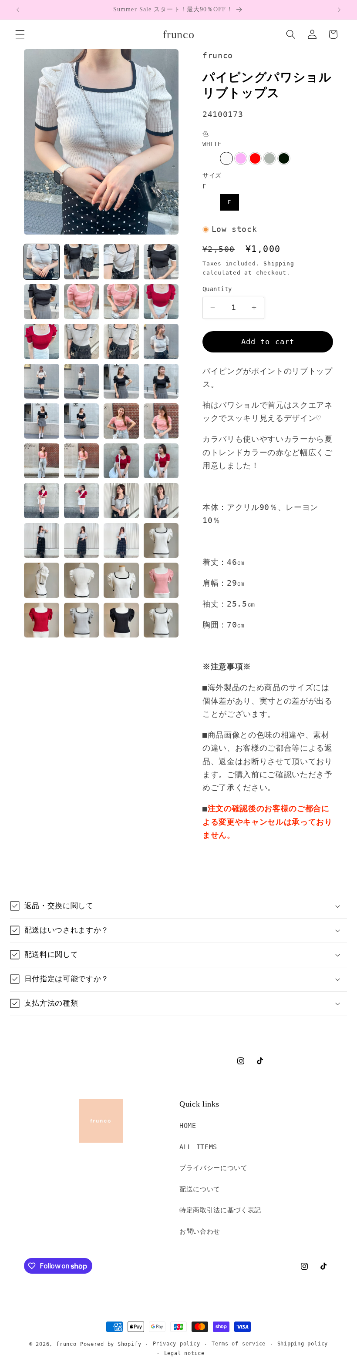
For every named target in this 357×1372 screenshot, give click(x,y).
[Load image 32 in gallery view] (161, 540)
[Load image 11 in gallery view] (121, 341)
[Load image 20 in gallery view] (161, 421)
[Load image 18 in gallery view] (81, 421)
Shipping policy (302, 1344)
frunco (66, 1344)
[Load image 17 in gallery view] (41, 421)
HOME (187, 1126)
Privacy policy (176, 1344)
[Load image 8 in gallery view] (161, 301)
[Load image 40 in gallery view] (161, 620)
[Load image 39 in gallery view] (121, 620)
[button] (20, 34)
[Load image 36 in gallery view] (161, 580)
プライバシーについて (213, 1168)
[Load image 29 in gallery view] (41, 540)
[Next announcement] (339, 9)
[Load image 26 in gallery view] (81, 500)
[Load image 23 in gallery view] (121, 461)
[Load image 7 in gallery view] (121, 301)
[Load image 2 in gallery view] (81, 261)
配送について (199, 1189)
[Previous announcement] (17, 9)
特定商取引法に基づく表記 (220, 1210)
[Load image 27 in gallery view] (121, 500)
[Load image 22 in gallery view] (81, 461)
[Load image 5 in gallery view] (41, 301)
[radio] (226, 158)
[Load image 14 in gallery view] (81, 381)
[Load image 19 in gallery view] (121, 421)
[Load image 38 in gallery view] (81, 620)
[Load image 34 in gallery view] (81, 580)
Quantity (217, 288)
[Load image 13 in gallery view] (41, 381)
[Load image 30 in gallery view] (81, 540)
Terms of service (239, 1344)
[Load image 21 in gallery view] (41, 461)
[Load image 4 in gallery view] (161, 261)
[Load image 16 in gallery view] (161, 381)
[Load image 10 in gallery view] (81, 341)
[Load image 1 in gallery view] (41, 261)
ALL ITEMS (198, 1147)
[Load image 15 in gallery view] (121, 381)
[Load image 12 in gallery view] (161, 341)
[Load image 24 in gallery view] (161, 461)
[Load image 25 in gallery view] (41, 500)
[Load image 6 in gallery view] (81, 301)
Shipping (278, 263)
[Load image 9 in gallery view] (41, 341)
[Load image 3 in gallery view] (121, 261)
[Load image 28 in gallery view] (161, 500)
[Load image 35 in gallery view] (121, 580)
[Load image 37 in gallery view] (41, 620)
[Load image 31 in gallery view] (121, 540)
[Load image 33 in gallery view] (41, 580)
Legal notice (184, 1353)
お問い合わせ (199, 1231)
